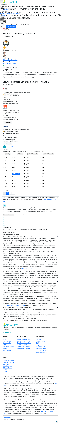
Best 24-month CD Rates (24, 343)
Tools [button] (2, 17)
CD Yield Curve (7, 368)
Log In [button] (3, 26)
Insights (2, 19)
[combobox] (30, 4)
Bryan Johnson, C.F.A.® (9, 63)
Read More (33, 77)
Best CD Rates (7, 350)
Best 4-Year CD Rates (23, 346)
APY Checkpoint (7, 366)
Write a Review (8, 215)
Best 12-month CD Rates (24, 341)
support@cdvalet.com (27, 268)
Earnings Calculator (8, 360)
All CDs (7, 13)
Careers (5, 371)
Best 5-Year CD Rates (23, 348)
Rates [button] (1, 7)
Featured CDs (7, 9)
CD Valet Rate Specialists (10, 60)
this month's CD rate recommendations (14, 305)
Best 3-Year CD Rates (23, 345)
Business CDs (7, 343)
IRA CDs (2, 13)
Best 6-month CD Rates (23, 339)
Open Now (12, 9)
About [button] (2, 21)
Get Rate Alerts (11, 26)
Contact (2, 23)
